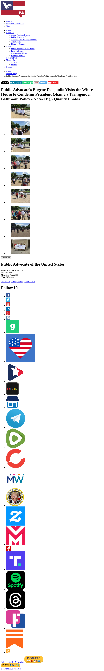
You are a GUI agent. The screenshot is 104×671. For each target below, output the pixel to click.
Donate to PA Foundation (11, 669)
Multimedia (10, 60)
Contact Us (5, 281)
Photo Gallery (11, 74)
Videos (14, 62)
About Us (10, 33)
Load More (6, 258)
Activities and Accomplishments (24, 39)
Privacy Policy (17, 281)
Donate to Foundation (15, 24)
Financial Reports (18, 44)
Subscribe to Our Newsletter (12, 662)
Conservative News (19, 53)
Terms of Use (29, 281)
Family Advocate (18, 55)
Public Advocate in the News (22, 49)
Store (8, 26)
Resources (10, 67)
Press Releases (17, 51)
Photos (14, 65)
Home (8, 30)
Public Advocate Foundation (22, 37)
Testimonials (16, 42)
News (8, 46)
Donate (9, 21)
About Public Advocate (20, 35)
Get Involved (11, 58)
